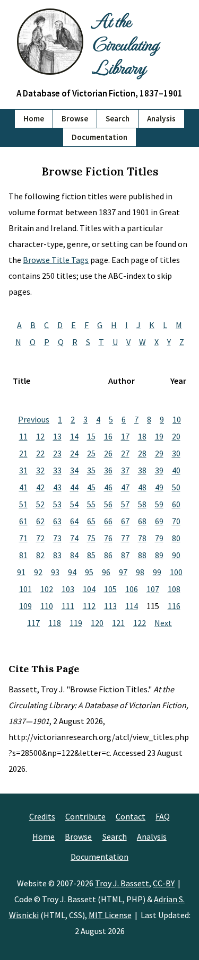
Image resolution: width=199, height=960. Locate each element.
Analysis (161, 118)
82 (40, 555)
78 (142, 538)
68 (142, 521)
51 (23, 504)
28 (142, 453)
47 (125, 487)
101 (25, 589)
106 (131, 589)
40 (176, 470)
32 (40, 470)
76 (108, 538)
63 (57, 521)
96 (106, 572)
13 (57, 436)
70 (176, 521)
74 (74, 538)
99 (157, 572)
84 (74, 555)
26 (108, 453)
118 (54, 623)
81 (23, 555)
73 (57, 538)
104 (89, 589)
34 (74, 470)
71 (23, 538)
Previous (33, 419)
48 (142, 487)
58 (142, 504)
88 (142, 555)
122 (139, 623)
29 (159, 453)
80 (176, 538)
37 (125, 470)
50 (176, 487)
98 (140, 572)
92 (38, 572)
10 (176, 419)
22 (40, 453)
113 (110, 606)
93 (55, 572)
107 (152, 589)
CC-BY (164, 883)
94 (72, 572)
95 (89, 572)
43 (57, 487)
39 (159, 470)
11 (23, 436)
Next (163, 623)
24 (74, 453)
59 (159, 504)
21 (23, 453)
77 (125, 538)
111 (68, 606)
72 (40, 538)
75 (91, 538)
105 (110, 589)
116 (174, 606)
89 (159, 555)
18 (142, 436)
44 (74, 487)
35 (91, 470)
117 (33, 623)
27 (125, 453)
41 (23, 487)
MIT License (110, 915)
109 (25, 606)
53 (57, 504)
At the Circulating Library (125, 43)
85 (91, 555)
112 (89, 606)
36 (108, 470)
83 (57, 555)
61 (23, 521)
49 (159, 487)
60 (176, 504)
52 (40, 504)
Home (33, 118)
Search (117, 118)
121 (118, 623)
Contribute (85, 816)
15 (91, 436)
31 (23, 470)
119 (76, 623)
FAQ (162, 816)
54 (74, 504)
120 (97, 623)
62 (40, 521)
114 (131, 606)
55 (91, 504)
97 (123, 572)
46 (108, 487)
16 (108, 436)
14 (74, 436)
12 (40, 436)
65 (91, 521)
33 (57, 470)
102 (46, 589)
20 (176, 436)
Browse (75, 118)
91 (21, 572)
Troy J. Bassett (122, 883)
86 (108, 555)
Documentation (99, 137)
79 (159, 538)
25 (91, 453)
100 (176, 572)
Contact (130, 816)
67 (125, 521)
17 (125, 436)
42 (40, 487)
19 (159, 436)
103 (68, 589)
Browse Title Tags (56, 259)
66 (108, 521)
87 (125, 555)
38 (142, 470)
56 (108, 504)
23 (57, 453)
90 (176, 555)
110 (46, 606)
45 (91, 487)
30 (176, 453)
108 (174, 589)
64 (74, 521)
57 (125, 504)
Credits (42, 816)
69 (159, 521)
